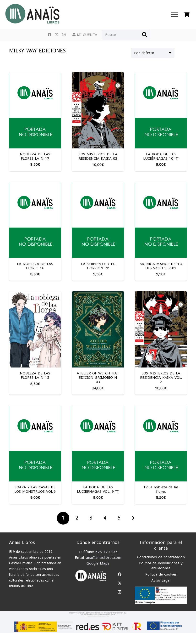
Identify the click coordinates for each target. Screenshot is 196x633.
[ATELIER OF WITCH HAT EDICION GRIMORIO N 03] (98, 294)
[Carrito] (186, 14)
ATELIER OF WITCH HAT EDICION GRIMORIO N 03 (98, 377)
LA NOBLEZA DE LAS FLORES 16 (35, 266)
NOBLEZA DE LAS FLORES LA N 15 (35, 375)
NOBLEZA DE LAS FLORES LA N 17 (35, 156)
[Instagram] (63, 34)
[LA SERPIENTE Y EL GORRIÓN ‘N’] (98, 185)
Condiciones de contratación (161, 557)
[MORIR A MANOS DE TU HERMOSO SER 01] (161, 185)
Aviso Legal (160, 580)
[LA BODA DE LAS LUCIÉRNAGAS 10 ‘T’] (161, 75)
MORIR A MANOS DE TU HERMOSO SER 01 (161, 266)
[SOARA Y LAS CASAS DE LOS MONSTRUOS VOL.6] (35, 408)
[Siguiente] (133, 518)
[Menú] (175, 14)
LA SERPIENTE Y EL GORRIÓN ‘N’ (98, 266)
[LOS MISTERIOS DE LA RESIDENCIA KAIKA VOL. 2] (161, 294)
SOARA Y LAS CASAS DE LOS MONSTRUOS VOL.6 (35, 489)
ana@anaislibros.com (103, 557)
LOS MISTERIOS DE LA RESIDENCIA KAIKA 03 (98, 156)
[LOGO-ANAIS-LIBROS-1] (32, 14)
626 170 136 (106, 552)
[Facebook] (49, 34)
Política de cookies (161, 574)
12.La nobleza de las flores (161, 489)
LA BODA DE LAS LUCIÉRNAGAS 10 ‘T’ (161, 156)
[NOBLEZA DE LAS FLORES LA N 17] (35, 75)
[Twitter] (56, 34)
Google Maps (98, 563)
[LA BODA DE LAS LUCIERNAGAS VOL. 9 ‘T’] (98, 408)
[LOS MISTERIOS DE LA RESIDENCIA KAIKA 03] (98, 75)
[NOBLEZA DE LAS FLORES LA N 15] (35, 294)
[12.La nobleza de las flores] (161, 408)
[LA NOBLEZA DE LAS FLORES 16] (35, 185)
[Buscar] (144, 34)
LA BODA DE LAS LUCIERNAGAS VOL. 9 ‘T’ (98, 489)
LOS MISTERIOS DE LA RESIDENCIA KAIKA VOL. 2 (161, 377)
